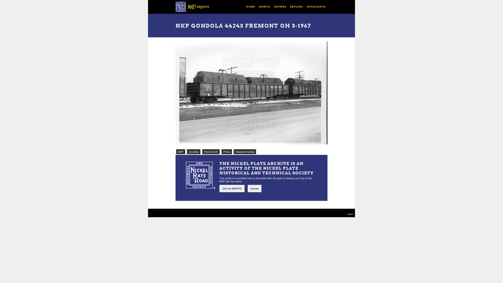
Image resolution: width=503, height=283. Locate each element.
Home (250, 6)
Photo (226, 151)
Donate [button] (255, 188)
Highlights (316, 6)
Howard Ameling (245, 151)
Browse (280, 6)
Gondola (194, 151)
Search (264, 6)
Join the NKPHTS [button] (232, 188)
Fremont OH (211, 151)
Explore (296, 6)
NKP (180, 151)
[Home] (194, 6)
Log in (350, 213)
